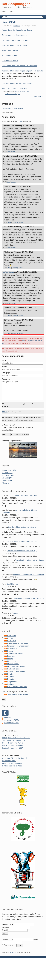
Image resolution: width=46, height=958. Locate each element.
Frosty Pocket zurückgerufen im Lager (29, 560)
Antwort (13, 151)
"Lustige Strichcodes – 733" (12, 748)
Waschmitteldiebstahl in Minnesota (15, 40)
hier (23, 340)
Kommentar (6, 379)
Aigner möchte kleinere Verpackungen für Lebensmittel (22, 71)
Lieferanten (11, 661)
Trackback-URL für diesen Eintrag (12, 108)
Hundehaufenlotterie (9, 55)
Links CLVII (9, 22)
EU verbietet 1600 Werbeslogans (14, 35)
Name (4, 360)
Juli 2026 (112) (7, 473)
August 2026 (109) (9, 470)
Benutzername (7, 924)
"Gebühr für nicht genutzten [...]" (14, 763)
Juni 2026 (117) (7, 475)
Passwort (5, 927)
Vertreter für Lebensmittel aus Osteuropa (25, 495)
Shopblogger (12, 682)
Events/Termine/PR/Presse (17, 643)
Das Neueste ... (7, 480)
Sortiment (11, 684)
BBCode (4, 412)
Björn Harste (16, 26)
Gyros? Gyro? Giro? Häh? (11, 50)
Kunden (10, 651)
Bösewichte (11, 636)
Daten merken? (9, 425)
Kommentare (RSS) (11, 720)
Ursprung (15, 222)
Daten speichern (10, 945)
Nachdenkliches (13, 669)
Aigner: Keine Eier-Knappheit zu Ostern (17, 30)
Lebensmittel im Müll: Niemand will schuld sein (19, 66)
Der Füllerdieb (12, 584)
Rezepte (10, 679)
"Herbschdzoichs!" (9, 761)
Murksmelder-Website (10, 61)
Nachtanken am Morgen (12, 94)
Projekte (10, 676)
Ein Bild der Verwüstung (21, 91)
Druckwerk (11, 638)
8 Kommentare (22, 89)
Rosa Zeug (16, 613)
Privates (10, 674)
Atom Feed (8, 717)
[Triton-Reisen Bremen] (23, 450)
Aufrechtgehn (8, 272)
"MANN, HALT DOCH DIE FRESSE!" (16, 738)
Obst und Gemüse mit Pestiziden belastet (17, 84)
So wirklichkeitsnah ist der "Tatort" (14, 45)
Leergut (10, 659)
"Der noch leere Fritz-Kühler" (13, 743)
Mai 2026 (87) (7, 478)
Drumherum (11, 641)
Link (8, 151)
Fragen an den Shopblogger (18, 646)
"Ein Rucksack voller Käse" (12, 766)
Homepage (6, 373)
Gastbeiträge (12, 648)
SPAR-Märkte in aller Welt (17, 687)
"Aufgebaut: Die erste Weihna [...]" (14, 758)
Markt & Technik (13, 664)
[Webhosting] (23, 778)
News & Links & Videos (9, 89)
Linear (20, 121)
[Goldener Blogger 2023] (23, 796)
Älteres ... (5, 483)
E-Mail (4, 367)
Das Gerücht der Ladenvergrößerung (22, 527)
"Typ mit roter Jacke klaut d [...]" (13, 740)
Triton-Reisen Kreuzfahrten (17, 694)
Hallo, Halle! (37, 96)
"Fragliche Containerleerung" (13, 745)
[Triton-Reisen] (23, 897)
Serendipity (12, 952)
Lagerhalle (11, 656)
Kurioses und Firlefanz (15, 653)
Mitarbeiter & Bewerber (16, 666)
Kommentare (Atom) (11, 723)
